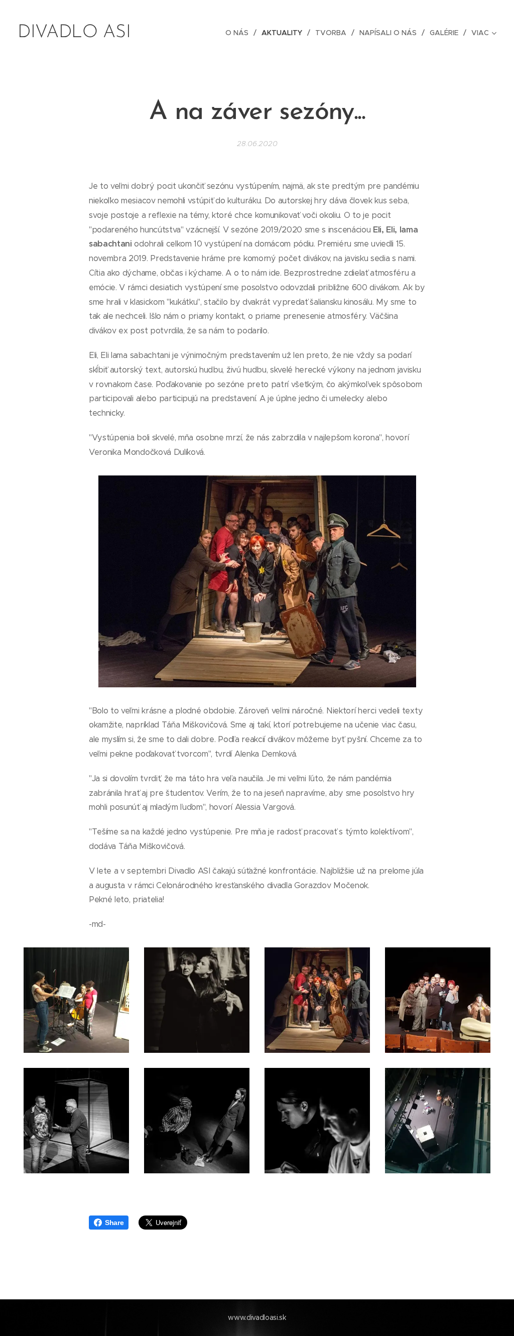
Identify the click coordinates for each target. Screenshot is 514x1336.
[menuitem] (239, 32)
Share (114, 1223)
